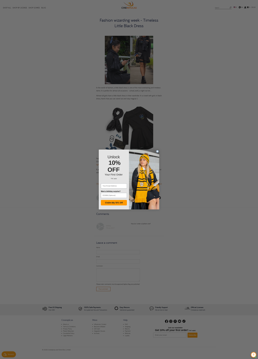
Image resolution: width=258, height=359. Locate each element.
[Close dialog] (157, 151)
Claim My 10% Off (114, 202)
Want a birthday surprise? (111, 191)
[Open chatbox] (253, 355)
